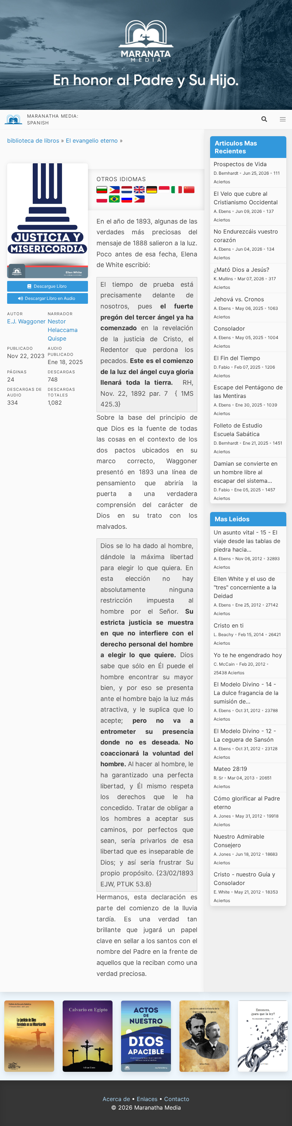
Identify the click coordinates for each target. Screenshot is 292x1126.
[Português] (115, 200)
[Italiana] (177, 191)
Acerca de (116, 1098)
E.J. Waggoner (26, 321)
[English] (140, 191)
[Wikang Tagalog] (139, 200)
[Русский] (127, 200)
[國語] (189, 191)
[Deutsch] (152, 191)
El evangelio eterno (92, 140)
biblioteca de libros (33, 140)
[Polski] (103, 200)
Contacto (176, 1098)
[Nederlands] (127, 191)
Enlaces (147, 1098)
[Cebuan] (115, 191)
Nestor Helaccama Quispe (63, 330)
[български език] (103, 191)
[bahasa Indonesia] (165, 191)
